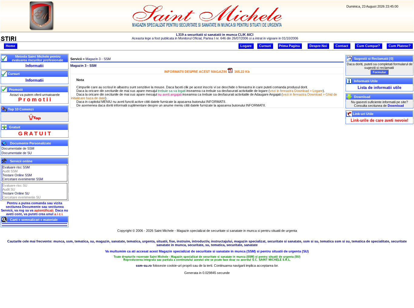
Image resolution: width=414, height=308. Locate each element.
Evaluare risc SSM (16, 167)
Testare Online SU (15, 193)
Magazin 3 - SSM (98, 59)
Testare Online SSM (17, 175)
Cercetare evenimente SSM (22, 179)
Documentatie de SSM (18, 148)
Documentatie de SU (17, 153)
